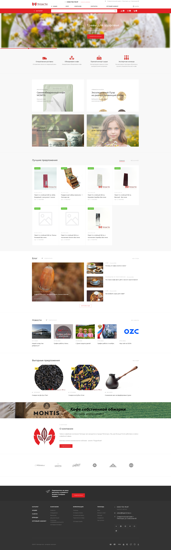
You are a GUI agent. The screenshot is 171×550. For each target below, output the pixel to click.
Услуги (34, 514)
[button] (28, 48)
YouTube (134, 526)
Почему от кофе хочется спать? (115, 266)
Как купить (100, 520)
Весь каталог (135, 160)
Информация (78, 506)
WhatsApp (116, 531)
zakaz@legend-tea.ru (124, 513)
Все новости (135, 320)
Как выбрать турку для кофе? (115, 293)
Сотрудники (54, 513)
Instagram (125, 526)
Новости (52, 510)
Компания (54, 506)
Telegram (130, 526)
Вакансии (53, 515)
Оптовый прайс (78, 521)
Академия (100, 518)
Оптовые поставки (56, 524)
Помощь (75, 510)
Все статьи (135, 258)
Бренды (35, 517)
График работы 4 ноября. (106, 343)
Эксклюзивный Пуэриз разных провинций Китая (108, 94)
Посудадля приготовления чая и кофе (54, 129)
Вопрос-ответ (101, 513)
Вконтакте (116, 526)
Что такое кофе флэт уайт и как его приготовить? (121, 280)
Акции (34, 510)
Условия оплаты (78, 513)
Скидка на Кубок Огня (76, 395)
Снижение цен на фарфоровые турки (118, 395)
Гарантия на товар (78, 518)
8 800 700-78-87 (72, 2)
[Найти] (115, 11)
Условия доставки (78, 515)
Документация (54, 518)
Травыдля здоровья (99, 129)
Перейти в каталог (96, 36)
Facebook (121, 526)
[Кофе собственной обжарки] (85, 410)
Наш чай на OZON (125, 343)
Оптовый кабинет (39, 521)
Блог (98, 510)
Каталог (35, 506)
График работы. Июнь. (61, 343)
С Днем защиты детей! (83, 343)
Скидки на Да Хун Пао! (40, 395)
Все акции (136, 360)
